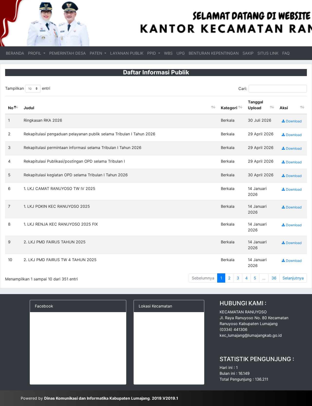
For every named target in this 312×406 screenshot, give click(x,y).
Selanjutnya (293, 278)
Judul (29, 107)
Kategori (229, 107)
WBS (168, 53)
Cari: (242, 88)
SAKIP (248, 53)
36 (274, 278)
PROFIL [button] (35, 53)
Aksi (284, 107)
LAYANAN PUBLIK (126, 53)
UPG (180, 53)
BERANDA (16, 53)
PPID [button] (152, 53)
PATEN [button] (96, 53)
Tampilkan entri (27, 88)
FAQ (286, 53)
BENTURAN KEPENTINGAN (214, 53)
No (10, 107)
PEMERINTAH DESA (67, 53)
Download (293, 121)
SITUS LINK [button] (267, 53)
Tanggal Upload (255, 104)
